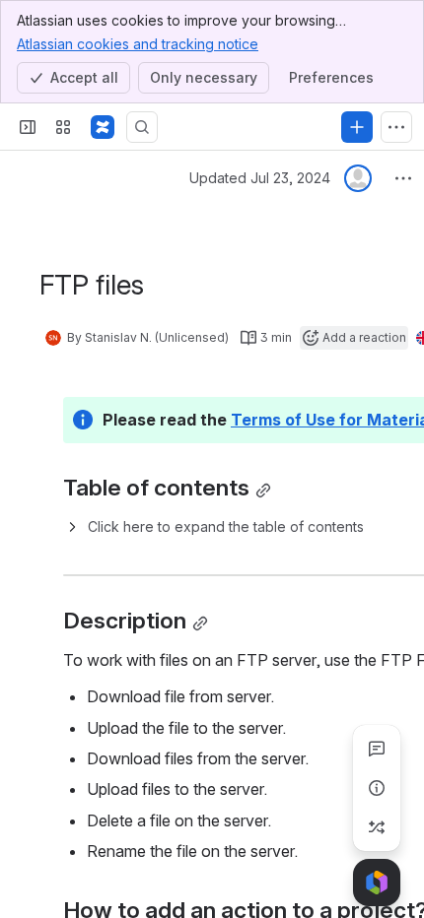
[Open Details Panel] (376, 788)
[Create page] (376, 827)
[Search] (142, 127)
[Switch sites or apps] (63, 127)
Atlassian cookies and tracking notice (137, 43)
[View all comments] (376, 748)
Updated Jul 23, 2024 (259, 177)
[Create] (357, 127)
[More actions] (403, 178)
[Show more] (396, 127)
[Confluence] (102, 127)
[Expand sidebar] (27, 127)
